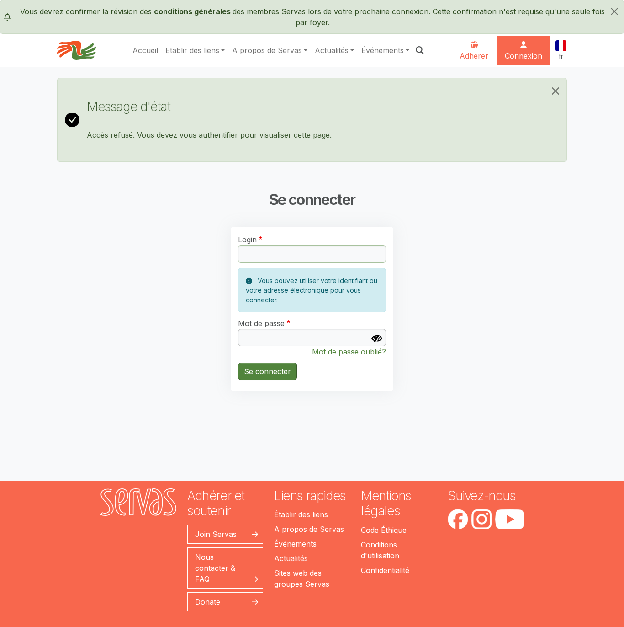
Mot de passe (261, 323)
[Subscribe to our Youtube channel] (509, 519)
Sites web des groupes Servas (301, 578)
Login (247, 239)
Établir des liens (301, 514)
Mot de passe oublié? (349, 351)
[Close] (555, 91)
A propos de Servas (267, 50)
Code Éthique (384, 530)
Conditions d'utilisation (380, 550)
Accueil (145, 50)
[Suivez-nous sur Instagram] (481, 519)
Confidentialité (385, 570)
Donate (207, 601)
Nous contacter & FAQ (215, 568)
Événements (382, 50)
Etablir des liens (192, 50)
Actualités (332, 50)
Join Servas (216, 534)
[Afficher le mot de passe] (376, 338)
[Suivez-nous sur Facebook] (458, 519)
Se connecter (267, 371)
